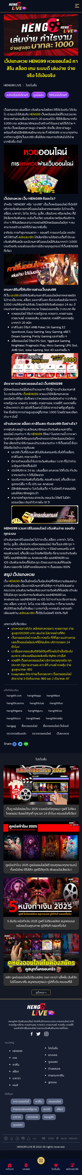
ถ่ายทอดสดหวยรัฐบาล (25, 1109)
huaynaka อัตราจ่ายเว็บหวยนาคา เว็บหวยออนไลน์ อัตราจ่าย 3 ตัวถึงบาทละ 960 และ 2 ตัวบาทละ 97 (41, 676)
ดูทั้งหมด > (41, 992)
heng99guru (35, 711)
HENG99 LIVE (12, 85)
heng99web (33, 718)
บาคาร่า (17, 1078)
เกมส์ (15, 1085)
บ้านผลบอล (54, 1069)
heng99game (14, 711)
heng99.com (14, 696)
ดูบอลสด (38, 95)
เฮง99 (14, 295)
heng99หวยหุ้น (54, 718)
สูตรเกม (52, 1082)
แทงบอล (52, 1055)
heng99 (49, 1117)
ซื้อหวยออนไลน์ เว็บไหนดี (56, 726)
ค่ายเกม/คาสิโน (56, 1076)
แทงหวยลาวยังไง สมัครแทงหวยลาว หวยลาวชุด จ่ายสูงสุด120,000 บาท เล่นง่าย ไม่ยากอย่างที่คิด (42, 630)
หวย (15, 1058)
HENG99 (35, 114)
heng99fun (56, 703)
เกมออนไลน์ (55, 1102)
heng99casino (15, 703)
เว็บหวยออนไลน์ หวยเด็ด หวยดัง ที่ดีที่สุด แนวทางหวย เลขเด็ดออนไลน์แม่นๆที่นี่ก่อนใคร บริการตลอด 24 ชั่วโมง (43, 642)
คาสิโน (16, 1065)
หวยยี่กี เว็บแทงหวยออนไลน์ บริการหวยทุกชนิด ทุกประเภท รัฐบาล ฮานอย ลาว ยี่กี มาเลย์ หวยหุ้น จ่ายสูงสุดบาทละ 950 (41, 665)
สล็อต (16, 1072)
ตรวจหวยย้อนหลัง (16, 734)
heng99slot (14, 718)
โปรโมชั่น (31, 85)
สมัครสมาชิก (26, 237)
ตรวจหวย (32, 1117)
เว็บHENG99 (30, 394)
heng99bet (53, 696)
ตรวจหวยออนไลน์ (41, 734)
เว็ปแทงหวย (63, 734)
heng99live (55, 711)
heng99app (34, 696)
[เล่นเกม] (41, 1160)
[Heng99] (32, 6)
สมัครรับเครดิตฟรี (17, 95)
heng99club (37, 703)
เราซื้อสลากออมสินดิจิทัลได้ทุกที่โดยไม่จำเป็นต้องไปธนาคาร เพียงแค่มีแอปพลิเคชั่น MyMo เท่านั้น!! (42, 653)
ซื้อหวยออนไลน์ (29, 726)
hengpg (11, 726)
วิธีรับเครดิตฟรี (58, 95)
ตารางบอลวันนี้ (21, 1102)
